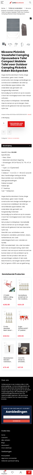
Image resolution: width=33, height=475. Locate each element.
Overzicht (4, 437)
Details (29, 114)
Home (3, 8)
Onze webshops (6, 448)
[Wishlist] (12, 472)
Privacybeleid (5, 456)
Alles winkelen (5, 440)
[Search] (30, 2)
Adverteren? (5, 445)
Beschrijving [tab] (7, 146)
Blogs (3, 443)
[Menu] (2, 2)
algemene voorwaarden (9, 458)
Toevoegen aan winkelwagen (16, 124)
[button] (31, 18)
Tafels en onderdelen (15, 8)
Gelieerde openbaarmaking (10, 461)
